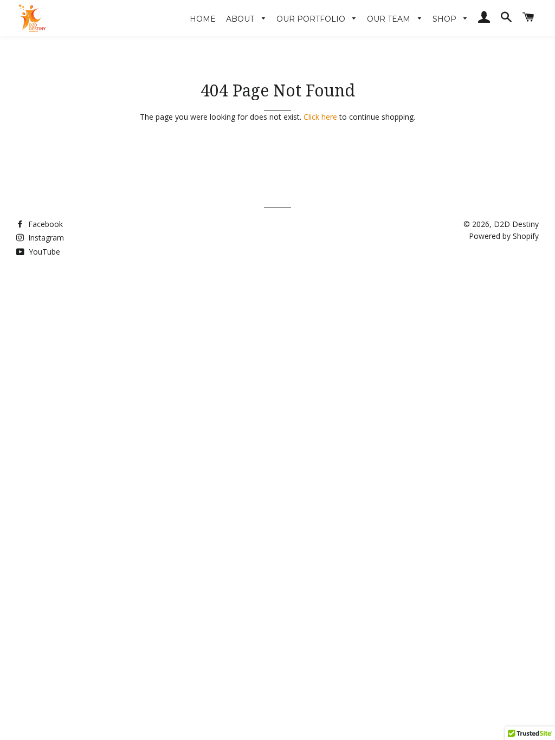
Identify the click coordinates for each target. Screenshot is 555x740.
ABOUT (241, 19)
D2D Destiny (516, 224)
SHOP (446, 19)
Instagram (45, 237)
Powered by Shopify (504, 236)
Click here (320, 117)
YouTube (43, 251)
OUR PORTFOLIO (311, 19)
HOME (203, 19)
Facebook (44, 224)
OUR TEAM (389, 19)
